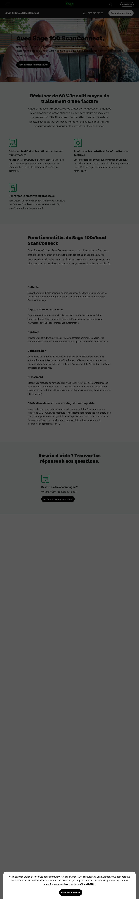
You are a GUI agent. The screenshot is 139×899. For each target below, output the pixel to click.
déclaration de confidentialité (77, 884)
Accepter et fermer (70, 892)
